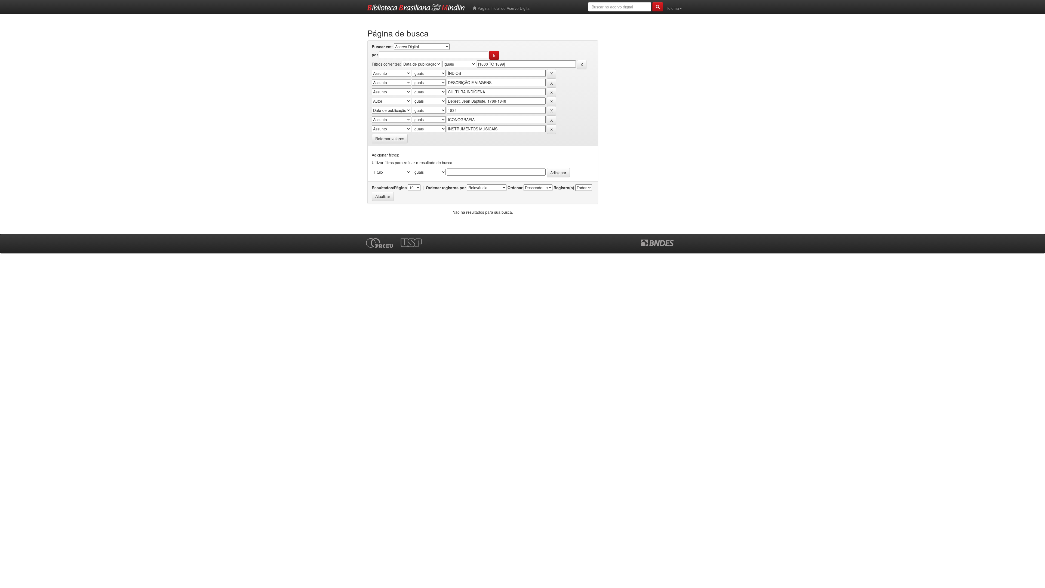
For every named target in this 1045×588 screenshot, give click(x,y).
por (375, 54)
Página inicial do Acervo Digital (503, 8)
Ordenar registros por (446, 187)
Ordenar (515, 187)
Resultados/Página (389, 187)
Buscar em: (382, 46)
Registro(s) (564, 187)
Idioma (673, 8)
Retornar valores (389, 138)
